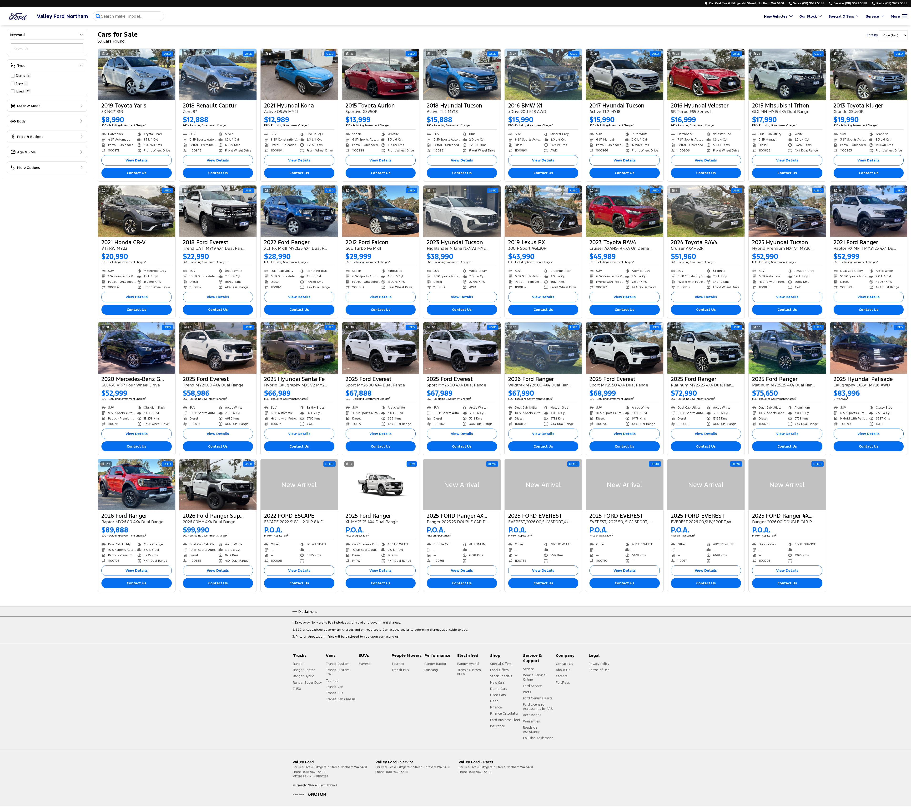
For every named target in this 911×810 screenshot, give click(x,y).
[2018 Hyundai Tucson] (462, 74)
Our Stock (808, 16)
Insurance (497, 726)
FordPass (563, 682)
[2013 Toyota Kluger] (868, 74)
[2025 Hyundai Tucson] (787, 211)
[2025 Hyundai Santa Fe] (299, 348)
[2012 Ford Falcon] (380, 211)
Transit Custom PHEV (469, 672)
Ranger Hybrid (303, 676)
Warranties (531, 721)
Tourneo (332, 680)
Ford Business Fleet (505, 720)
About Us (563, 670)
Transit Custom (337, 664)
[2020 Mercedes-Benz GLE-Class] (136, 348)
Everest (364, 664)
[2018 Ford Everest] (218, 211)
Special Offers (841, 16)
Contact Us (136, 173)
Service (872, 16)
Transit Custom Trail (337, 672)
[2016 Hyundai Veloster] (706, 74)
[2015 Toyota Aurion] (380, 74)
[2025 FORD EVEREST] (543, 484)
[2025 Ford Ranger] (706, 348)
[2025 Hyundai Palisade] (868, 348)
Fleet (494, 701)
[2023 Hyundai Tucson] (462, 211)
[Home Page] (18, 16)
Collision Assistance (538, 738)
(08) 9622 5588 (314, 772)
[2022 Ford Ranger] (299, 211)
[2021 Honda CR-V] (136, 211)
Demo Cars (498, 689)
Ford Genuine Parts (538, 698)
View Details (137, 160)
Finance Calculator (504, 713)
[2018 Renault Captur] (218, 74)
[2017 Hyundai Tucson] (624, 74)
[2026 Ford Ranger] (543, 348)
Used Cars (498, 695)
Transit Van (334, 687)
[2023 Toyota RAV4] (624, 211)
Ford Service (532, 686)
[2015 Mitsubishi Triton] (787, 74)
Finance (496, 707)
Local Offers (499, 670)
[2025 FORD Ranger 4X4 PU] (462, 484)
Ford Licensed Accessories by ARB (538, 706)
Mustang (431, 670)
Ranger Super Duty (307, 682)
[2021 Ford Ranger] (868, 211)
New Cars (497, 682)
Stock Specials (501, 676)
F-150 (297, 689)
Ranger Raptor (304, 670)
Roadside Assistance (531, 729)
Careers (562, 676)
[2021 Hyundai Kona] (299, 74)
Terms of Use (599, 670)
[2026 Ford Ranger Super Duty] (218, 484)
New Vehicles (775, 16)
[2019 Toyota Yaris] (136, 74)
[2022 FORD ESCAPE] (299, 484)
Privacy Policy (599, 664)
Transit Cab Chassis (341, 699)
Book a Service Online (534, 677)
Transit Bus (334, 693)
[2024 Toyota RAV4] (706, 211)
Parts (527, 692)
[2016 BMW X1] (543, 74)
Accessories (532, 715)
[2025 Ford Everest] (218, 348)
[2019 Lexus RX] (543, 211)
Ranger (298, 664)
